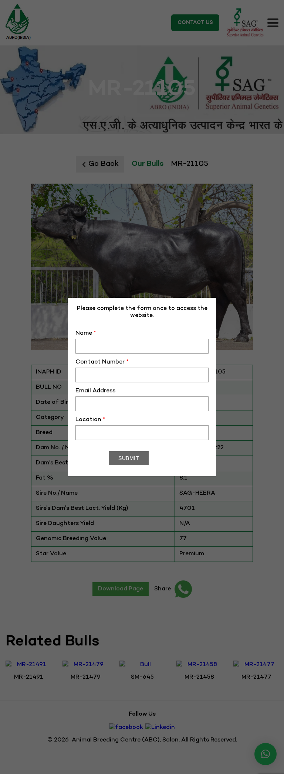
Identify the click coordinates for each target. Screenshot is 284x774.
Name (85, 333)
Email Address (95, 391)
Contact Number (102, 362)
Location (90, 420)
